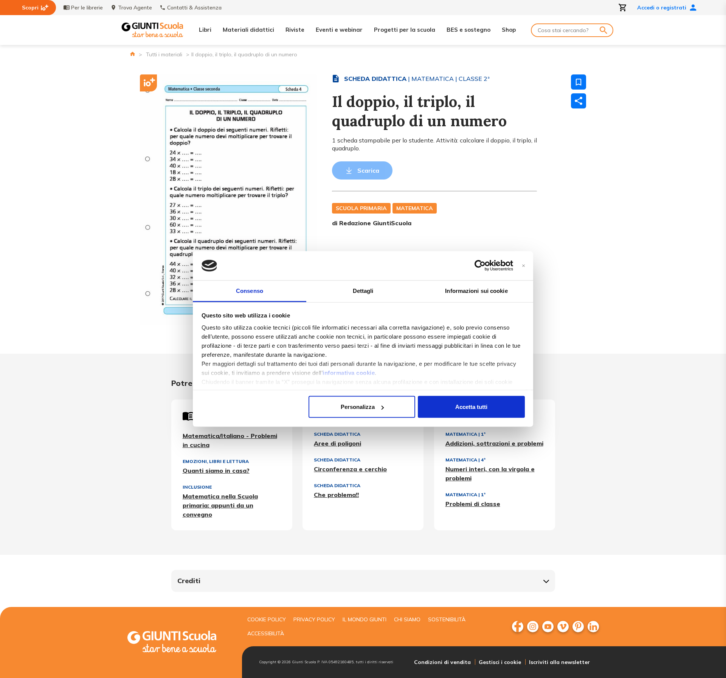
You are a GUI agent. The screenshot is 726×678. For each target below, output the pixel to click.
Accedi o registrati (661, 7)
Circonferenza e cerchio (350, 469)
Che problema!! (336, 494)
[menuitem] (517, 626)
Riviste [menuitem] (294, 29)
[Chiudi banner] (523, 266)
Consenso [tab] (249, 290)
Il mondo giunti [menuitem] (364, 619)
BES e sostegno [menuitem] (468, 29)
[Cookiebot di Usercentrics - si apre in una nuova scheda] (480, 265)
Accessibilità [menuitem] (265, 633)
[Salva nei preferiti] (578, 82)
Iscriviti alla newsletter (559, 662)
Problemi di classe (472, 504)
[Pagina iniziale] (132, 54)
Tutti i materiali (164, 54)
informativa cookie (349, 372)
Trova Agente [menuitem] (135, 8)
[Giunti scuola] (179, 643)
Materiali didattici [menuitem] (248, 29)
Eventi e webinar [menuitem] (339, 29)
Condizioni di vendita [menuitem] (442, 662)
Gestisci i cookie (500, 662)
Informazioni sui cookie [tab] (476, 290)
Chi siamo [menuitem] (407, 619)
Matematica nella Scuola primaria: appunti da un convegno (220, 505)
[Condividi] (578, 100)
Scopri (30, 7)
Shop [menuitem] (509, 29)
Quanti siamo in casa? (216, 470)
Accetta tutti (471, 407)
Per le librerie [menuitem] (87, 8)
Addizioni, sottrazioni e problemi (494, 443)
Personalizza (358, 407)
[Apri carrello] (622, 7)
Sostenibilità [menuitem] (446, 619)
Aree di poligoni (337, 443)
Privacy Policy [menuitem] (314, 619)
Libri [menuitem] (205, 29)
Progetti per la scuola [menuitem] (404, 29)
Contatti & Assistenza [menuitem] (194, 8)
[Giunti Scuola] (152, 30)
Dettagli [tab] (363, 290)
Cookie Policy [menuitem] (266, 619)
